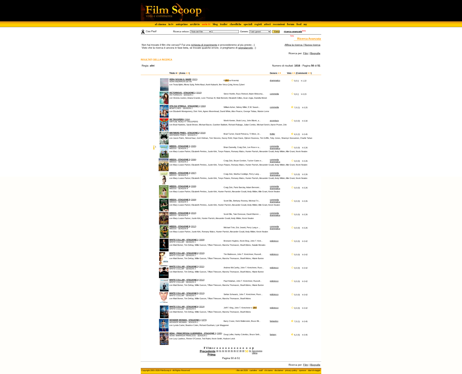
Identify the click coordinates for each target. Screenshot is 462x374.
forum (290, 24)
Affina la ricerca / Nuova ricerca (302, 44)
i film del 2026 (242, 370)
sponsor (302, 370)
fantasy (273, 334)
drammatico (275, 80)
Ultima (254, 353)
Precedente (207, 351)
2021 (195, 79)
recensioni (279, 24)
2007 (193, 173)
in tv (171, 24)
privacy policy (291, 370)
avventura (274, 120)
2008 (193, 186)
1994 (187, 119)
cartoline (253, 370)
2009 (193, 200)
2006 (193, 159)
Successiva (257, 351)
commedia (274, 94)
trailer (224, 24)
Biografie (315, 53)
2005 (193, 146)
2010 (199, 93)
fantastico (274, 321)
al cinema (160, 24)
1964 (203, 106)
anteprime (182, 24)
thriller (272, 134)
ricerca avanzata (293, 31)
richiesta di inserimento (204, 44)
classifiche (235, 24)
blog (215, 24)
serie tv (206, 24)
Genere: (244, 31)
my (305, 24)
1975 (204, 320)
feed (299, 24)
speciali (248, 24)
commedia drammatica (275, 147)
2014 (202, 307)
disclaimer (278, 370)
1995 (219, 333)
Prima (211, 354)
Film (305, 53)
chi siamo (268, 370)
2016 (203, 133)
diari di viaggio (314, 370)
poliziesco (274, 241)
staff (261, 370)
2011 (202, 266)
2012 (193, 226)
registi (258, 24)
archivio (195, 24)
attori (267, 24)
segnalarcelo (245, 47)
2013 (202, 293)
